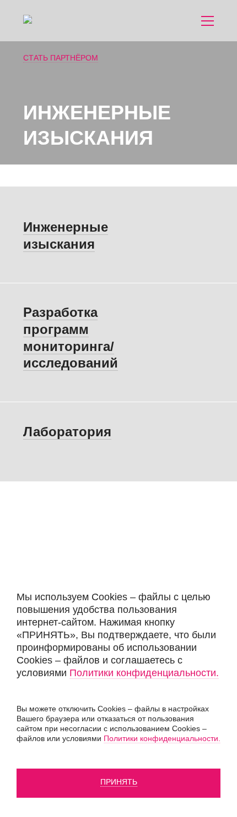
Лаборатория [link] (67, 431)
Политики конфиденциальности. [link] (144, 672)
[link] (69, 20)
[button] (207, 21)
